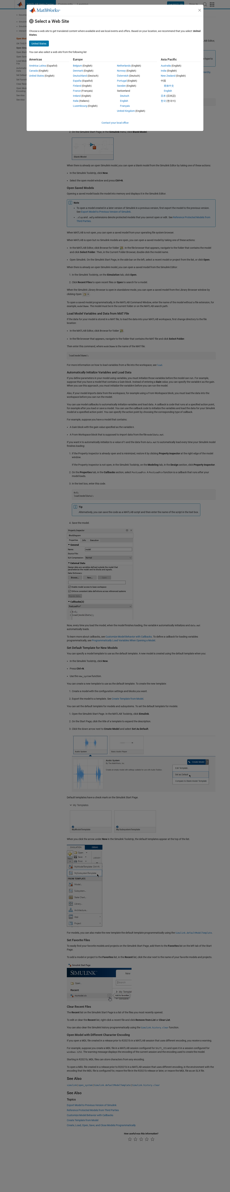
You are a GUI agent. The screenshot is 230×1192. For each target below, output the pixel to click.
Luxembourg (80, 105)
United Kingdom (126, 110)
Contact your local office (115, 122)
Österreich (122, 75)
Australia (166, 65)
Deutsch (124, 95)
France (77, 90)
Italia (76, 100)
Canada (33, 70)
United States (36, 75)
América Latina (37, 65)
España (77, 80)
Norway (121, 70)
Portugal (122, 80)
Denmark (78, 70)
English (124, 100)
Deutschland (80, 75)
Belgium (77, 65)
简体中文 (169, 85)
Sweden (121, 85)
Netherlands (124, 65)
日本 (163, 95)
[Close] (199, 10)
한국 (163, 100)
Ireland (77, 95)
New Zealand (168, 75)
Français (125, 105)
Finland (77, 85)
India (163, 70)
